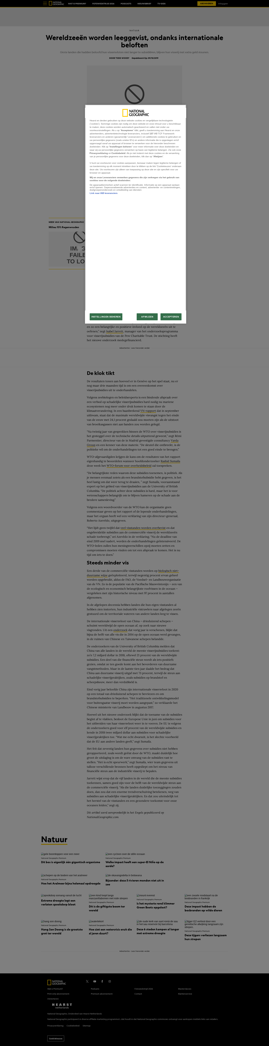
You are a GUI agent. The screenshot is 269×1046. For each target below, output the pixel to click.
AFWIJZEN (147, 317)
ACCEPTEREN (171, 317)
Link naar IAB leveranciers (104, 193)
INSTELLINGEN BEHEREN (106, 317)
